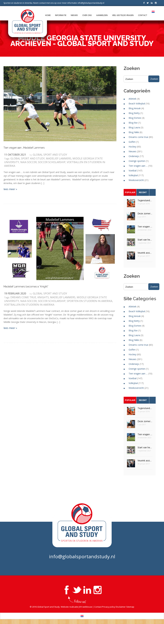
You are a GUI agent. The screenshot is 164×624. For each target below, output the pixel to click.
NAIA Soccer (28, 162)
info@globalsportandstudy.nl (91, 3)
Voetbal (132, 170)
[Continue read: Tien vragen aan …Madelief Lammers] (60, 103)
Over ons (87, 15)
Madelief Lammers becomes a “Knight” (26, 286)
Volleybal (133, 175)
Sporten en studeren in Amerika (89, 301)
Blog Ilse (133, 122)
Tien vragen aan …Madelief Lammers (24, 147)
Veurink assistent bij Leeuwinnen (145, 252)
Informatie (60, 15)
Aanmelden (102, 15)
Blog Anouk (135, 108)
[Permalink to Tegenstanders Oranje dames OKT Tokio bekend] (131, 204)
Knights (43, 297)
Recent (143, 192)
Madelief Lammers (58, 158)
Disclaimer (121, 606)
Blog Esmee (135, 117)
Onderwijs (134, 156)
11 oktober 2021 (15, 154)
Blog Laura (134, 127)
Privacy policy (108, 606)
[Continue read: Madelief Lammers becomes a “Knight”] (60, 248)
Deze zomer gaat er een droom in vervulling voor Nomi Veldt (145, 213)
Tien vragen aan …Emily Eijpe (145, 226)
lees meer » (10, 189)
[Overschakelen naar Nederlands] (82, 616)
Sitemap (130, 606)
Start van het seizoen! (145, 239)
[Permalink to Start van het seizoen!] (131, 243)
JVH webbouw (85, 606)
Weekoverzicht (136, 180)
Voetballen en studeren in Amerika (29, 304)
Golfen (132, 141)
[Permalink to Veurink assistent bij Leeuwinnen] (131, 256)
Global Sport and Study (50, 154)
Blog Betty (134, 113)
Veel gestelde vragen (123, 15)
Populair (130, 192)
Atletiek (132, 98)
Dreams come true (23, 297)
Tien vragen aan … (138, 165)
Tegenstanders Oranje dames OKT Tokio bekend (145, 200)
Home (48, 15)
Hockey (132, 146)
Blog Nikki (134, 132)
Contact (142, 15)
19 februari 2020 (15, 293)
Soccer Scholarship (52, 162)
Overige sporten (137, 160)
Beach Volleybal (137, 103)
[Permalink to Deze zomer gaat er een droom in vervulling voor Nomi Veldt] (131, 217)
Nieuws (74, 15)
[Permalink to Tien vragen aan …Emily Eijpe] (131, 230)
